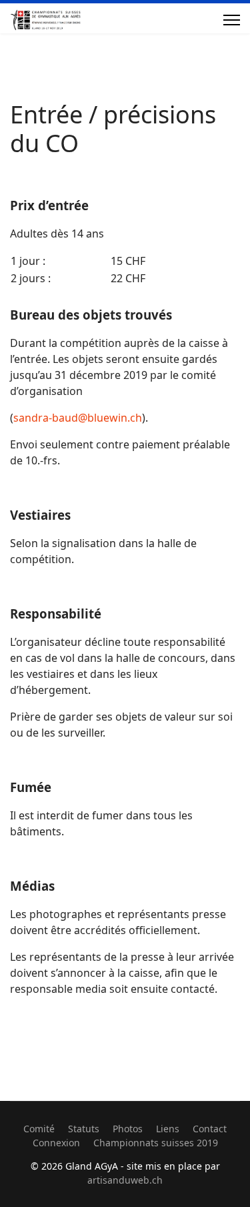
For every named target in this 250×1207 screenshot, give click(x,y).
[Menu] (231, 20)
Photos (128, 1128)
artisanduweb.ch (125, 1180)
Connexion (56, 1142)
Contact (210, 1128)
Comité (39, 1128)
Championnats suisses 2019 (155, 1142)
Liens (167, 1128)
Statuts (83, 1128)
